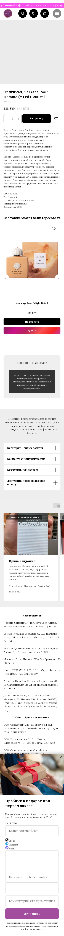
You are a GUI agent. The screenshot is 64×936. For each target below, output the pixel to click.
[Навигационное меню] (57, 13)
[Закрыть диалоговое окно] (61, 757)
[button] (22, 13)
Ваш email (12, 823)
